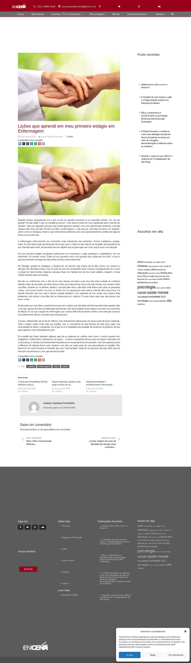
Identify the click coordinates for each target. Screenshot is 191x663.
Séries (116, 14)
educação (142, 273)
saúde (141, 292)
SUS (163, 297)
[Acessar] (28, 602)
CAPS (163, 262)
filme (170, 273)
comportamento (153, 266)
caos (158, 262)
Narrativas (38, 14)
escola (157, 273)
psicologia (146, 287)
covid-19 (167, 266)
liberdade (162, 276)
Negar (153, 655)
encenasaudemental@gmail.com (79, 6)
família (163, 272)
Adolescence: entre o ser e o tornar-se (114, 527)
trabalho (162, 301)
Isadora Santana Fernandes (59, 403)
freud (139, 276)
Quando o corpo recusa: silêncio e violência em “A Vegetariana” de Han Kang (156, 159)
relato (168, 288)
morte (159, 279)
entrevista (151, 273)
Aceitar (130, 655)
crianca (140, 269)
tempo (151, 301)
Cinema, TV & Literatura (66, 14)
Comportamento (137, 14)
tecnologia (142, 300)
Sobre (64, 549)
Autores (65, 583)
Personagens (97, 14)
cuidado (147, 270)
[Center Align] (20, 527)
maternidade (152, 279)
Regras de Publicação (72, 537)
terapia (155, 301)
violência (141, 304)
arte (154, 262)
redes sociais (160, 288)
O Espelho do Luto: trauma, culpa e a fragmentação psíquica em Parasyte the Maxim (156, 100)
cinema (142, 266)
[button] (185, 631)
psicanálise (153, 282)
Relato (70, 137)
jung (157, 276)
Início (20, 14)
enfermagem (44, 366)
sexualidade (142, 297)
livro (167, 276)
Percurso (66, 526)
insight (151, 276)
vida (168, 300)
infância (145, 276)
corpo (161, 266)
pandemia (142, 282)
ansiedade (148, 262)
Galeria (160, 14)
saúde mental (157, 292)
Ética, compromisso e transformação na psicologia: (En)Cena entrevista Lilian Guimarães (113, 558)
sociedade (154, 296)
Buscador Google (70, 595)
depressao (162, 270)
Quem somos (68, 560)
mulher (166, 279)
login (41, 429)
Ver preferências (175, 655)
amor (140, 261)
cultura (153, 269)
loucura (140, 279)
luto (146, 279)
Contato (65, 572)
